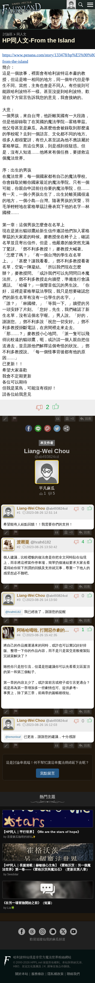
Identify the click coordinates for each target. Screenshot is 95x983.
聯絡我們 (73, 974)
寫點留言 (47, 773)
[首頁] (21, 15)
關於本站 (21, 974)
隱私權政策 (56, 974)
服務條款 (37, 974)
